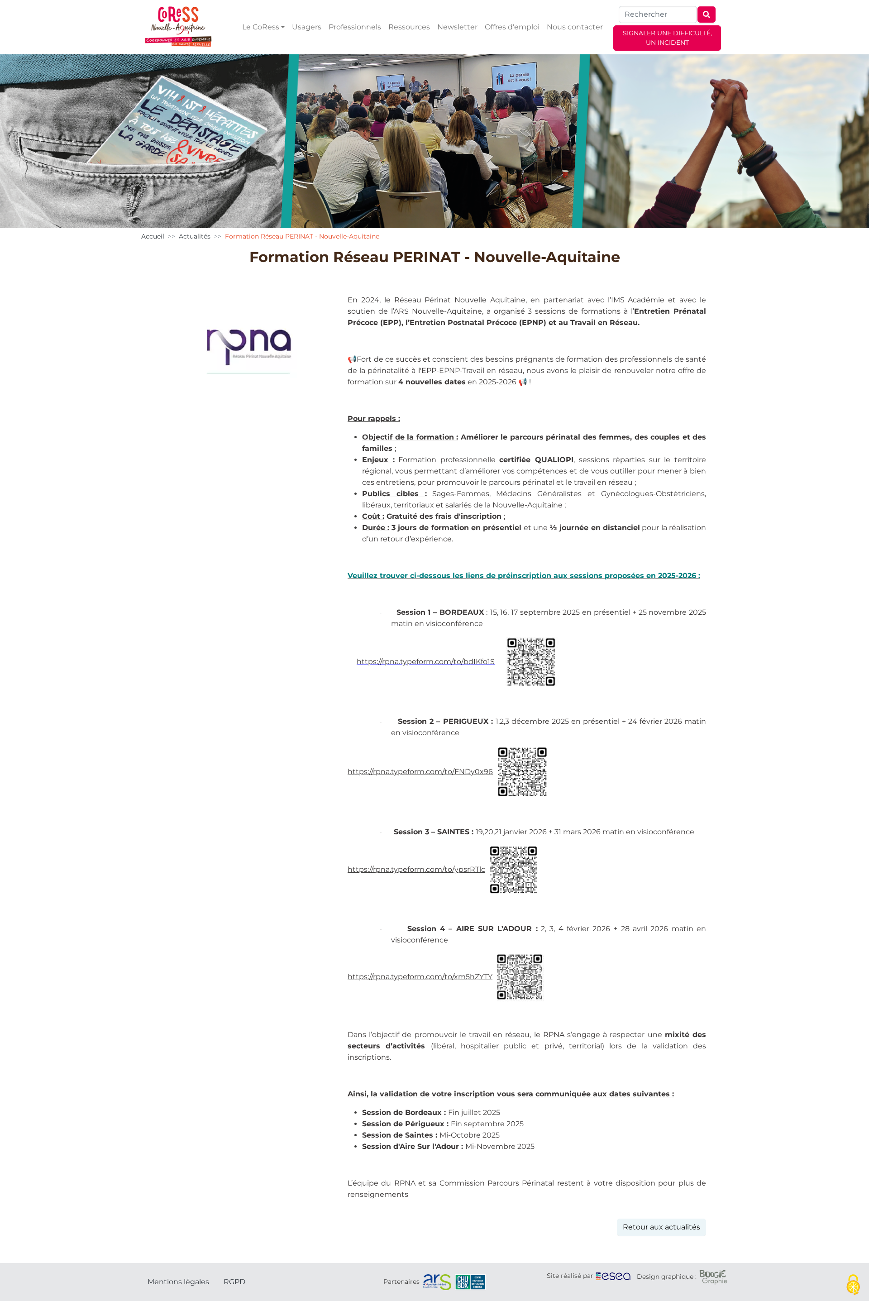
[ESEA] (613, 1275)
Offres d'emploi (512, 27)
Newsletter (457, 27)
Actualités (194, 236)
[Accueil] (178, 27)
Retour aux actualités (661, 1227)
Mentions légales (178, 1281)
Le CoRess (260, 27)
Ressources (409, 27)
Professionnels (355, 27)
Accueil (152, 236)
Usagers (306, 27)
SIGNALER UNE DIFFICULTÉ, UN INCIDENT (667, 38)
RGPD (234, 1281)
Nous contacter (575, 27)
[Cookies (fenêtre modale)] (853, 1285)
